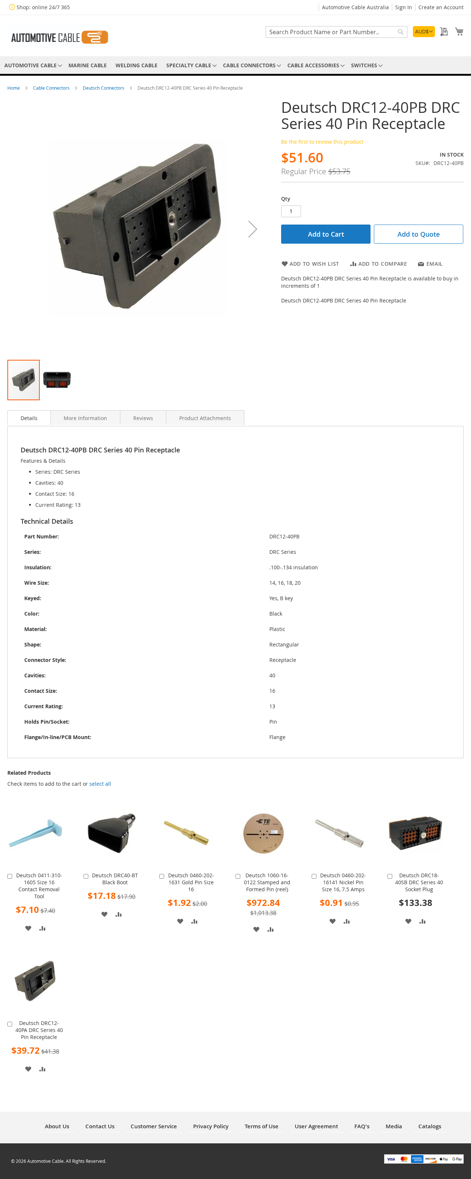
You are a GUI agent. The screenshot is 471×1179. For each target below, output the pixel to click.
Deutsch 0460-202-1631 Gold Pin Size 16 (191, 882)
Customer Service (154, 1126)
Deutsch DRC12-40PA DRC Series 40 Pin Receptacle (39, 1029)
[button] (424, 31)
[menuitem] (32, 65)
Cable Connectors (52, 88)
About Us (57, 1126)
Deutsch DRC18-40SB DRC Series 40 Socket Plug (419, 882)
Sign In (403, 7)
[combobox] (336, 32)
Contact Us (99, 1126)
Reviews (143, 418)
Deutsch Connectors (104, 88)
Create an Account (441, 7)
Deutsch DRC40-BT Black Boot (115, 879)
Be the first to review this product (322, 141)
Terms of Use (262, 1126)
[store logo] (58, 35)
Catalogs (429, 1126)
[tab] (29, 417)
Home (14, 88)
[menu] (235, 65)
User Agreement (316, 1126)
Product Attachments (205, 418)
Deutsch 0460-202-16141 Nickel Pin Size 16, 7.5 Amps (343, 882)
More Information (85, 418)
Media (394, 1126)
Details (29, 418)
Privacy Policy (211, 1126)
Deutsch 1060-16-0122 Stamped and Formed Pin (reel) (267, 882)
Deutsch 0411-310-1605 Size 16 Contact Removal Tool (39, 886)
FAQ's (361, 1126)
